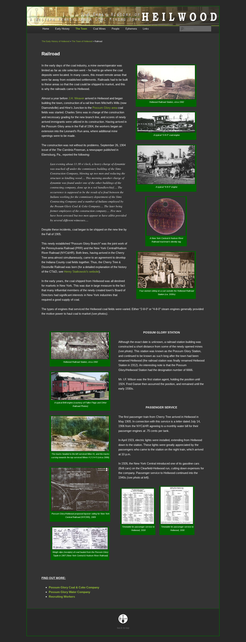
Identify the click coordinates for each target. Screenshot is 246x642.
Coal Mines (99, 28)
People (115, 28)
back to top (123, 628)
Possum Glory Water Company (69, 592)
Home (45, 28)
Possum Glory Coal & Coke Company (74, 587)
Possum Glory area (104, 107)
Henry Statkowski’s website (81, 271)
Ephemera (131, 28)
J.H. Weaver (76, 98)
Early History (62, 28)
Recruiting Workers (62, 596)
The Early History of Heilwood (55, 41)
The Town (81, 28)
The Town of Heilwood (82, 41)
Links (146, 28)
